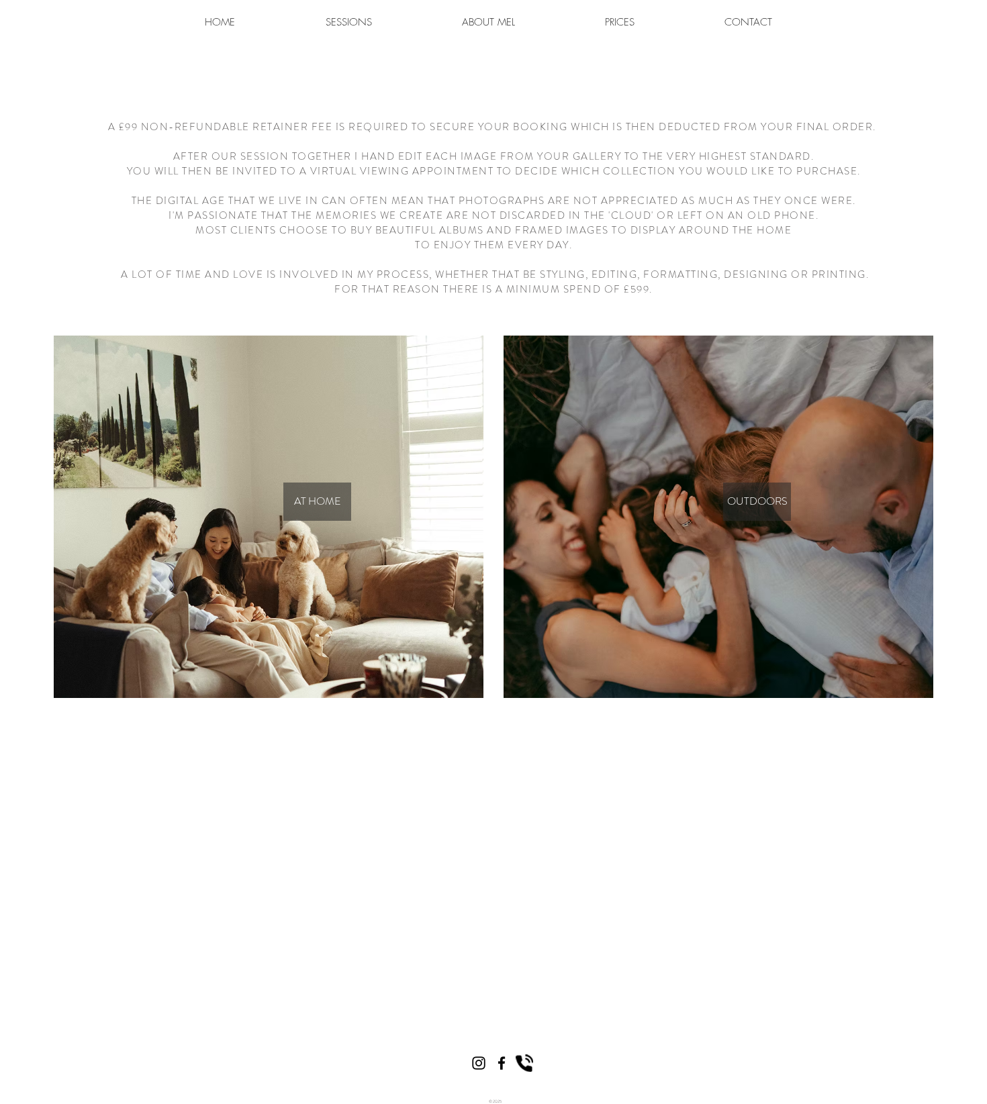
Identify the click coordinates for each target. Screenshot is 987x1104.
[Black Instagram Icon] (478, 1063)
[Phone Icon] (501, 1063)
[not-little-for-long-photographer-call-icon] (524, 1063)
